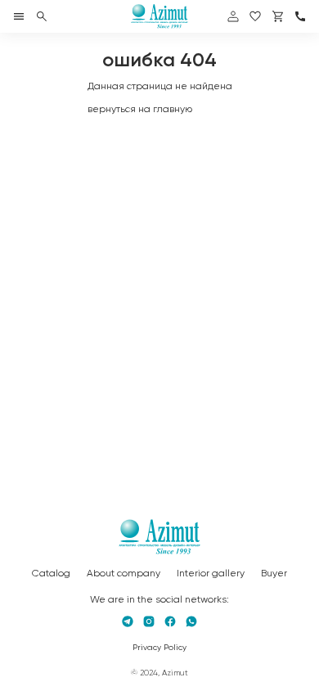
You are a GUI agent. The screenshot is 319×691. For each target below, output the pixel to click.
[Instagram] (148, 621)
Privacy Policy (159, 648)
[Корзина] (278, 16)
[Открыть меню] (18, 16)
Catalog (51, 574)
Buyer (274, 574)
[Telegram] (127, 621)
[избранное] (255, 16)
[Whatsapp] (191, 621)
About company (123, 574)
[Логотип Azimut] (159, 16)
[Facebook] (170, 621)
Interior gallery (211, 574)
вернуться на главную (140, 110)
